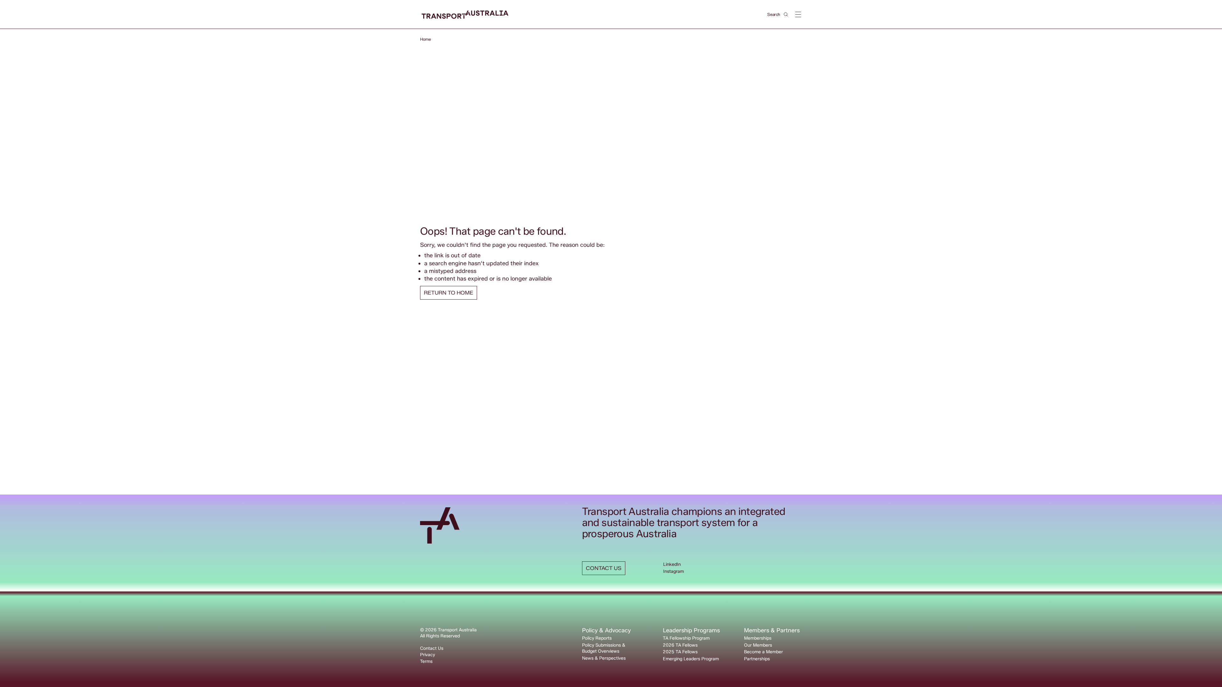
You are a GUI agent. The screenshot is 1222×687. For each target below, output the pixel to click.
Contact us (604, 568)
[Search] (786, 14)
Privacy (427, 654)
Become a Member (763, 652)
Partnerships (757, 659)
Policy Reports (597, 638)
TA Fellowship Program (686, 638)
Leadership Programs (691, 630)
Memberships (757, 638)
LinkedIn (672, 564)
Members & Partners (772, 630)
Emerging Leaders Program (691, 659)
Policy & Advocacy (606, 630)
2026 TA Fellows (680, 645)
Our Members (758, 645)
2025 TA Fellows (680, 652)
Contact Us (431, 648)
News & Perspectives (604, 658)
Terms (426, 661)
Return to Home (448, 293)
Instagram (673, 571)
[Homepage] (465, 14)
